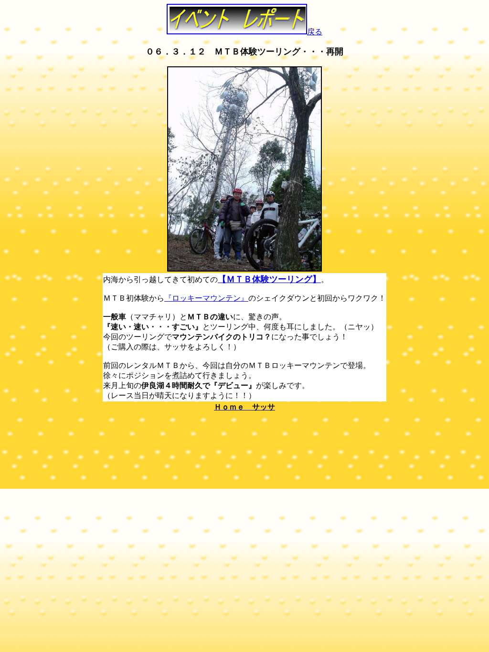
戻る (314, 32)
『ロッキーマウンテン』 (206, 298)
